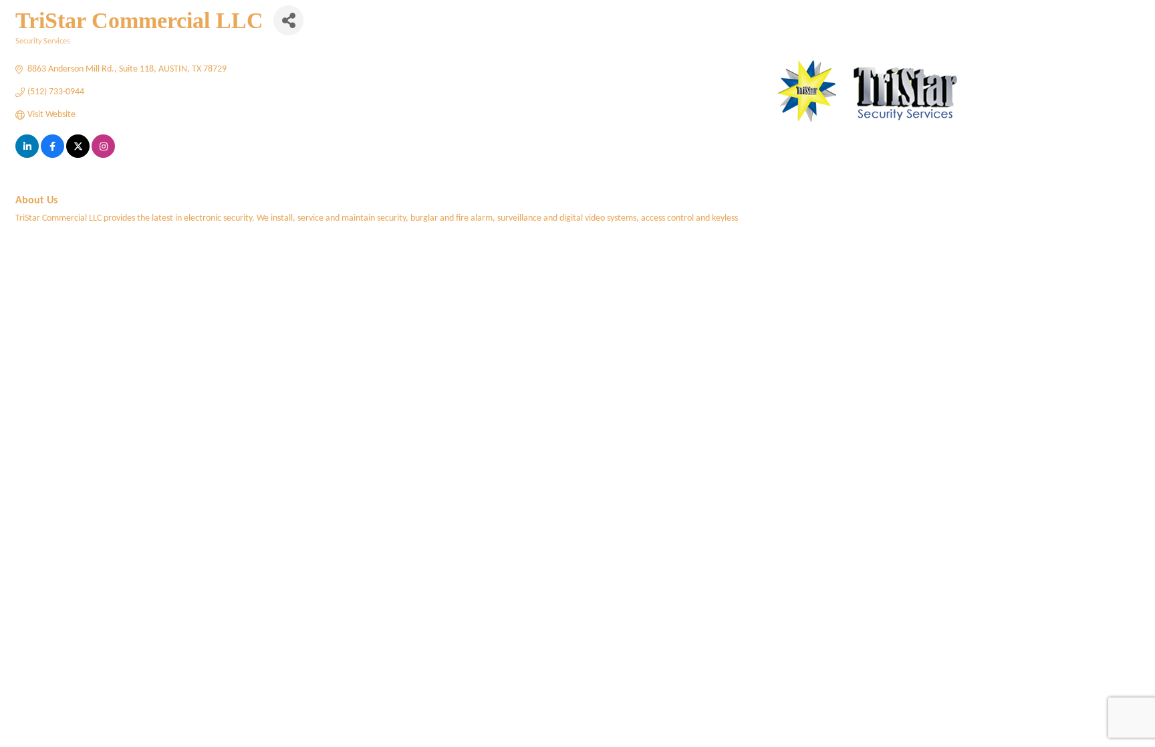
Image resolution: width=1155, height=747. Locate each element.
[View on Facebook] (52, 155)
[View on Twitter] (78, 155)
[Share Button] (288, 20)
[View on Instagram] (103, 155)
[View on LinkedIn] (27, 155)
